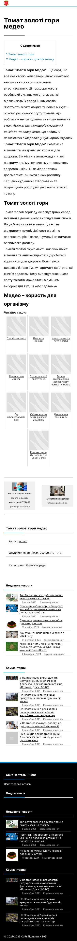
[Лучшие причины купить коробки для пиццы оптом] (12, 624)
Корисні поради (35, 565)
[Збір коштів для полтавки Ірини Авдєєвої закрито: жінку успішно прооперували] (12, 738)
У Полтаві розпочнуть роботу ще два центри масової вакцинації (40, 724)
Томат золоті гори (20, 54)
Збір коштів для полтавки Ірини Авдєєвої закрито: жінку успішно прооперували (40, 737)
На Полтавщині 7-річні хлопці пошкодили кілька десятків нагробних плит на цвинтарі (38, 712)
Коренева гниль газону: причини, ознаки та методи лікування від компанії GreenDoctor (41, 647)
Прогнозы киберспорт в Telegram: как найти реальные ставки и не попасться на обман (41, 609)
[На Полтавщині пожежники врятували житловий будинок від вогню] (12, 697)
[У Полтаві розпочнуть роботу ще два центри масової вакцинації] (12, 725)
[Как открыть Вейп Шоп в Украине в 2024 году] (12, 634)
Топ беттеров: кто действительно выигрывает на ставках (41, 597)
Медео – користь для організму (30, 59)
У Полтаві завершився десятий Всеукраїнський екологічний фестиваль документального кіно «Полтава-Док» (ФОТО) (41, 682)
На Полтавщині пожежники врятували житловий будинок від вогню (40, 698)
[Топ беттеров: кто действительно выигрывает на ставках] (12, 598)
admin (23, 541)
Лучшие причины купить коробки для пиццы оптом (41, 622)
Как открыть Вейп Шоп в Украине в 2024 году (42, 634)
